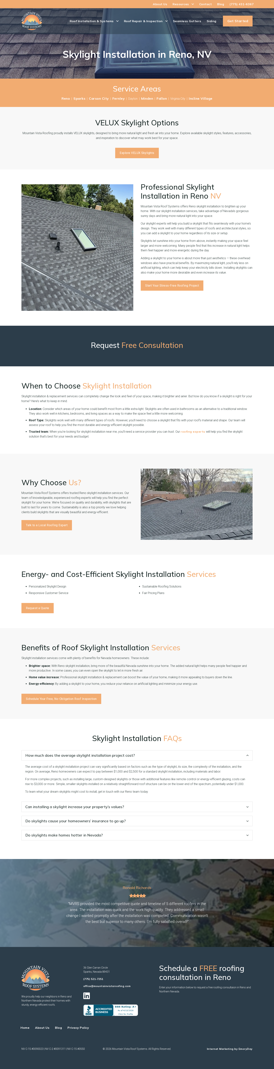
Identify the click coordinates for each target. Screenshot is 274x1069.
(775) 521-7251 (93, 979)
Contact (205, 4)
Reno (66, 98)
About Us (160, 4)
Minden (147, 98)
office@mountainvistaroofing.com (107, 986)
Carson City (99, 98)
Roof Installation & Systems (92, 21)
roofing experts (193, 431)
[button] (137, 755)
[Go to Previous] (58, 905)
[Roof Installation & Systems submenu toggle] (117, 21)
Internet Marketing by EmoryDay (230, 1049)
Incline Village (200, 98)
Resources (181, 4)
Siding (211, 21)
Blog (220, 4)
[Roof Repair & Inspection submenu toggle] (166, 21)
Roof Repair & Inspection (143, 21)
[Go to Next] (215, 905)
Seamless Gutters (187, 21)
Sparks (79, 98)
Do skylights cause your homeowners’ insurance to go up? (75, 821)
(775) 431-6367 (241, 4)
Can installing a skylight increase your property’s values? (74, 807)
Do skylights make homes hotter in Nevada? (64, 835)
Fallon (162, 98)
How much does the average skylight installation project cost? (80, 755)
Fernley (118, 98)
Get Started (237, 21)
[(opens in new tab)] (110, 1010)
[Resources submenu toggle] (192, 4)
